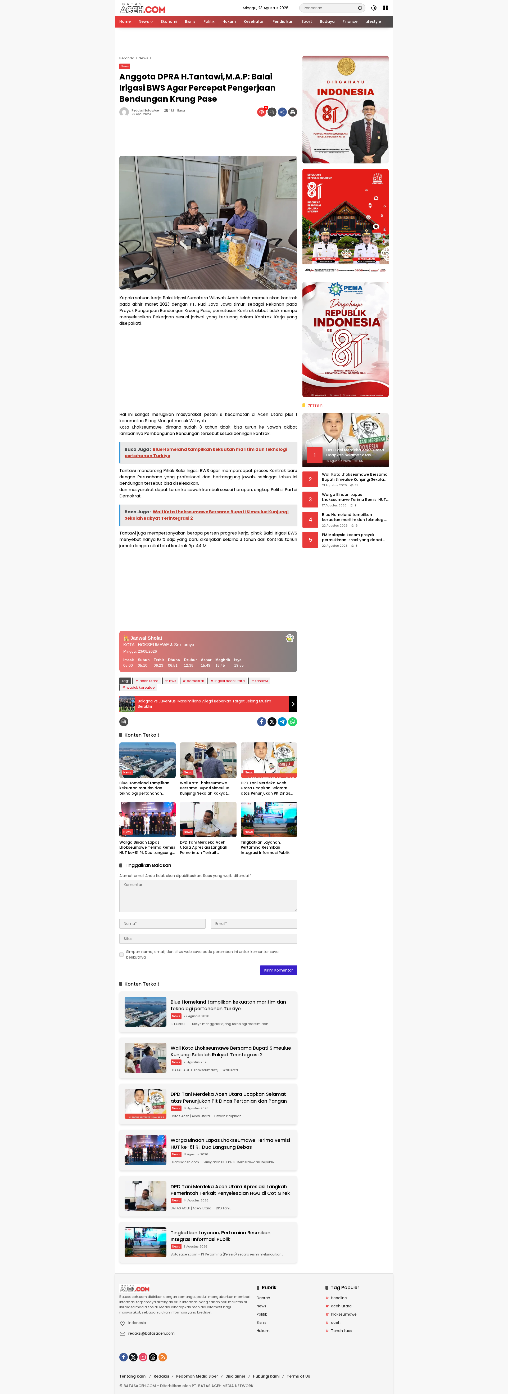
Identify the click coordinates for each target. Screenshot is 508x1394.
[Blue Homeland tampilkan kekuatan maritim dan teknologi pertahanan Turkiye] (147, 760)
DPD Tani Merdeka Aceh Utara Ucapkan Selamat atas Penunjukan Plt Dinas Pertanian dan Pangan (265, 788)
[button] (360, 7)
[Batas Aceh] (143, 7)
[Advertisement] (254, 42)
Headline (339, 1298)
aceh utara (148, 680)
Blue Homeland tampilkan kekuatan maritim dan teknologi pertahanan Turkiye (144, 788)
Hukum (263, 1330)
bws (172, 680)
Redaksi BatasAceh (146, 110)
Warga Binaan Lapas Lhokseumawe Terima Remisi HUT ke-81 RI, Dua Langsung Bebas (147, 848)
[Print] (292, 112)
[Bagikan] (282, 112)
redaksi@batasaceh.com (151, 1333)
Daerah (263, 1298)
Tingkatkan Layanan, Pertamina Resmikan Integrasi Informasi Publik (265, 847)
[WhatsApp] (292, 721)
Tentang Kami (132, 1376)
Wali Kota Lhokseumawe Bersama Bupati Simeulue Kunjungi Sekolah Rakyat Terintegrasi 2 (204, 788)
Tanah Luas (341, 1330)
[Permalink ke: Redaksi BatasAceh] (125, 112)
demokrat (195, 680)
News (125, 66)
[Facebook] (261, 721)
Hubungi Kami (266, 1376)
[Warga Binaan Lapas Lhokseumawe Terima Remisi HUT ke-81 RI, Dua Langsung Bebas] (147, 819)
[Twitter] (271, 721)
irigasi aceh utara (230, 680)
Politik (262, 1314)
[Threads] (153, 1357)
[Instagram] (143, 1357)
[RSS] (162, 1357)
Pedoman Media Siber (197, 1376)
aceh (336, 1322)
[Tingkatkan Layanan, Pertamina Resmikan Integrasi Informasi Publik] (269, 819)
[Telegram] (282, 721)
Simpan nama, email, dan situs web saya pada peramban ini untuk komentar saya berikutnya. (202, 954)
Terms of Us (298, 1376)
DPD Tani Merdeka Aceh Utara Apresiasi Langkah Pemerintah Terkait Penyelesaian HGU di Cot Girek (204, 848)
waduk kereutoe (140, 687)
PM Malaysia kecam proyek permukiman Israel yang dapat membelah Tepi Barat (352, 537)
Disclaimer (235, 1376)
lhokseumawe (344, 1314)
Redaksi (161, 1376)
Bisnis (261, 1322)
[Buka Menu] (385, 8)
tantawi (261, 680)
